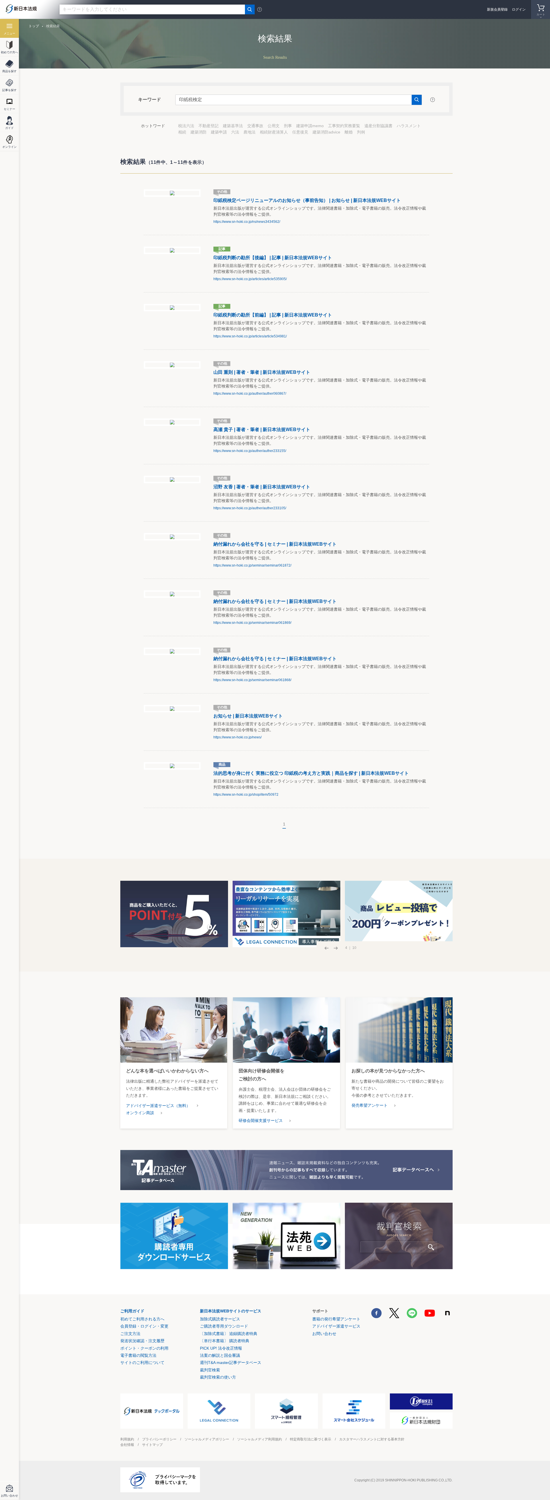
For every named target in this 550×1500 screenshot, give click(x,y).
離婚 (349, 132)
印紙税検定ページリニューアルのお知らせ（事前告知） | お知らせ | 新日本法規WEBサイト (307, 200)
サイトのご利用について (142, 1362)
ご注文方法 (130, 1333)
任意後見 (300, 132)
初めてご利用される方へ (142, 1319)
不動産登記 (209, 125)
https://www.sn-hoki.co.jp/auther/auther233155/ (249, 451)
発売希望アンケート (369, 1105)
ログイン (519, 9)
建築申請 (219, 132)
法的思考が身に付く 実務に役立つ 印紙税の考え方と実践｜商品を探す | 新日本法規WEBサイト (311, 773)
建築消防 (198, 132)
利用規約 (127, 1439)
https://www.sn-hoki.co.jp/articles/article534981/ (250, 336)
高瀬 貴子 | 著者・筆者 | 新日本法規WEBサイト (261, 429)
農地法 (249, 132)
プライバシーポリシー (159, 1439)
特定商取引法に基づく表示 (310, 1439)
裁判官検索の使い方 (218, 1377)
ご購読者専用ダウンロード (224, 1326)
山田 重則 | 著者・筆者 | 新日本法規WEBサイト (261, 372)
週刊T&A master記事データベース (230, 1362)
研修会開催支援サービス (261, 1120)
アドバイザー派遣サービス (336, 1326)
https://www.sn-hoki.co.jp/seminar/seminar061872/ (252, 565)
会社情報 (127, 1445)
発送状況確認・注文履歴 (142, 1340)
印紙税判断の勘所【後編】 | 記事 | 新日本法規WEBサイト (272, 257)
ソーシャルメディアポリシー (206, 1439)
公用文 (274, 125)
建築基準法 (233, 125)
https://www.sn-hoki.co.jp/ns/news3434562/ (246, 222)
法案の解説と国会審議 (220, 1355)
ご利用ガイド (132, 1311)
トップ (34, 26)
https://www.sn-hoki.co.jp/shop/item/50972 (245, 795)
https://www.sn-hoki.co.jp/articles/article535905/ (250, 279)
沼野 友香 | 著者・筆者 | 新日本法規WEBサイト (261, 486)
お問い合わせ (324, 1333)
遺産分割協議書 (378, 125)
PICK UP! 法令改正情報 (221, 1348)
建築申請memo (310, 125)
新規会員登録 (497, 9)
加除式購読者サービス (220, 1319)
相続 (182, 132)
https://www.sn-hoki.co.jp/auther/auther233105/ (249, 508)
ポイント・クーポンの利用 (144, 1348)
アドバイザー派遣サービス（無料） (158, 1105)
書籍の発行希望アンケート (336, 1319)
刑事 (288, 125)
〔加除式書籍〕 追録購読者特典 (228, 1333)
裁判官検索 (210, 1370)
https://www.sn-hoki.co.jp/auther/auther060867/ (249, 394)
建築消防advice (326, 132)
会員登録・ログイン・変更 (144, 1326)
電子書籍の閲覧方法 (138, 1355)
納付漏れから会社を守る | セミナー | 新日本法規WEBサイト (275, 544)
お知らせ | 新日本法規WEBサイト (248, 715)
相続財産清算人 (274, 132)
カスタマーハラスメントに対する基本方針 (371, 1439)
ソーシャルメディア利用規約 (259, 1439)
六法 (235, 132)
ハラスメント (409, 125)
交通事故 (255, 125)
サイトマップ (152, 1445)
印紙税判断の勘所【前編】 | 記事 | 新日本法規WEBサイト (272, 314)
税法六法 (186, 125)
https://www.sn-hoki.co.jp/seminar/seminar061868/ (252, 680)
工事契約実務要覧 (344, 125)
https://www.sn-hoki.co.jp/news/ (237, 737)
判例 (361, 132)
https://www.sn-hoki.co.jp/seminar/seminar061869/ (252, 623)
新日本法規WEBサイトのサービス (230, 1311)
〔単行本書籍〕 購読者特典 (224, 1340)
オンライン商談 (140, 1112)
